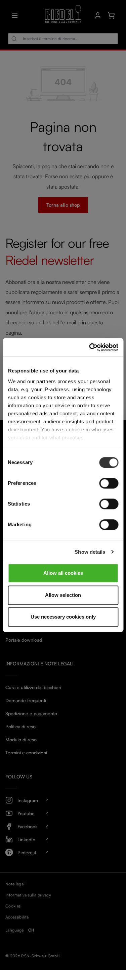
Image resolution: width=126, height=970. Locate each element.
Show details (90, 552)
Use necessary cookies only (63, 617)
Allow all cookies (63, 573)
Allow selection (63, 595)
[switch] (108, 483)
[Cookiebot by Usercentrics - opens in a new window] (89, 347)
